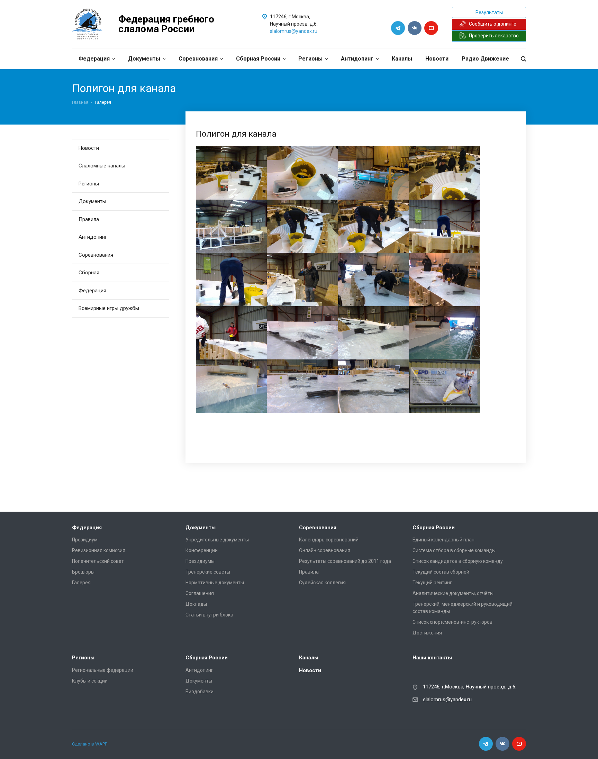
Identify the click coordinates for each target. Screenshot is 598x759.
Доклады (196, 604)
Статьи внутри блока (209, 615)
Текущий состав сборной (441, 572)
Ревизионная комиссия (98, 550)
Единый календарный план (443, 539)
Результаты (489, 12)
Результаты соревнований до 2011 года (345, 561)
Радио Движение (485, 58)
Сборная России (258, 58)
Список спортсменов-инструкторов (452, 622)
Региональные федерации (102, 670)
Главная (80, 102)
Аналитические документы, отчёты (453, 593)
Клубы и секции (90, 681)
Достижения (427, 632)
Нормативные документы (214, 582)
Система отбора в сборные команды (454, 550)
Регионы (310, 58)
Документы (144, 58)
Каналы (402, 58)
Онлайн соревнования (324, 550)
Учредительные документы (217, 539)
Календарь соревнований (329, 539)
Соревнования (198, 58)
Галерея (81, 582)
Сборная (89, 272)
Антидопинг (357, 58)
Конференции (201, 550)
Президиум (85, 539)
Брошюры (83, 572)
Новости (436, 58)
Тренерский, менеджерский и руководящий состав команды (463, 607)
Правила (89, 219)
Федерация (94, 58)
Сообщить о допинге (492, 24)
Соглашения (199, 593)
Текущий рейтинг (432, 582)
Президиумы (200, 561)
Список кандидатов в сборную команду (458, 561)
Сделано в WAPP (89, 744)
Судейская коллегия (322, 582)
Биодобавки (199, 691)
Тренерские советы (207, 572)
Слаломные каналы (102, 166)
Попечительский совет (98, 561)
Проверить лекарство (494, 35)
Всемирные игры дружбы (109, 308)
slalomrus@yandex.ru (293, 31)
